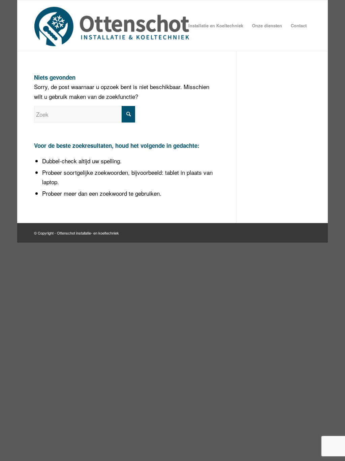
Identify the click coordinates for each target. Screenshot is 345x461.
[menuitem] (216, 25)
